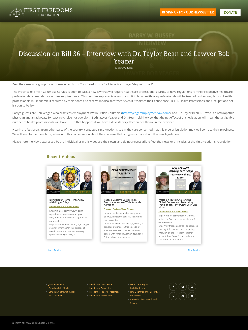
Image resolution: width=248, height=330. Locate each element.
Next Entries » (195, 250)
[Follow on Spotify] (192, 296)
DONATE (230, 12)
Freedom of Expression (100, 288)
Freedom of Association (100, 295)
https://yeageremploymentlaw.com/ (146, 113)
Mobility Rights (137, 288)
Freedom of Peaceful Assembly (104, 291)
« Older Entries (53, 250)
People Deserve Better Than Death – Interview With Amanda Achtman (122, 202)
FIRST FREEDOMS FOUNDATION (31, 323)
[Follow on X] (192, 287)
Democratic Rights (139, 284)
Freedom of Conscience (100, 284)
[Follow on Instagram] (173, 296)
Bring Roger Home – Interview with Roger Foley (66, 201)
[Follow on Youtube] (183, 287)
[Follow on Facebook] (173, 287)
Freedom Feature (57, 206)
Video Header (73, 206)
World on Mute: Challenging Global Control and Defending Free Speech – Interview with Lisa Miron (177, 203)
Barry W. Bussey (125, 68)
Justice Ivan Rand (57, 284)
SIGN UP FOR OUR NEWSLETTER (190, 12)
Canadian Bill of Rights (59, 288)
